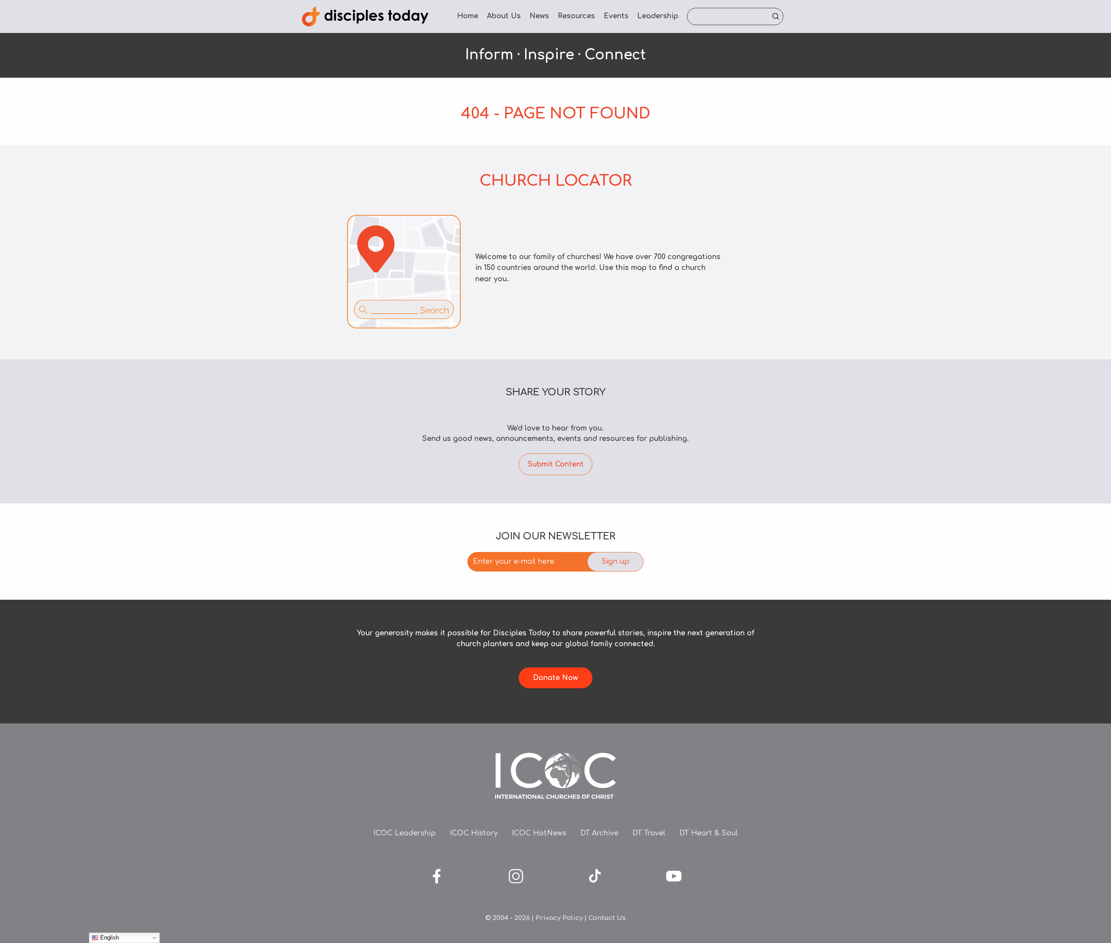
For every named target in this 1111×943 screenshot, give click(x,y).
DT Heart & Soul (708, 833)
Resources (576, 16)
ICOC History (474, 833)
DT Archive (599, 833)
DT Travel (648, 833)
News (539, 16)
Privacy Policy (559, 918)
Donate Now (555, 678)
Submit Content (556, 464)
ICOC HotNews (539, 833)
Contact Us (607, 918)
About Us (504, 16)
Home (467, 16)
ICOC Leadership (404, 833)
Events (616, 16)
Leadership (657, 16)
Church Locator (556, 180)
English (109, 937)
